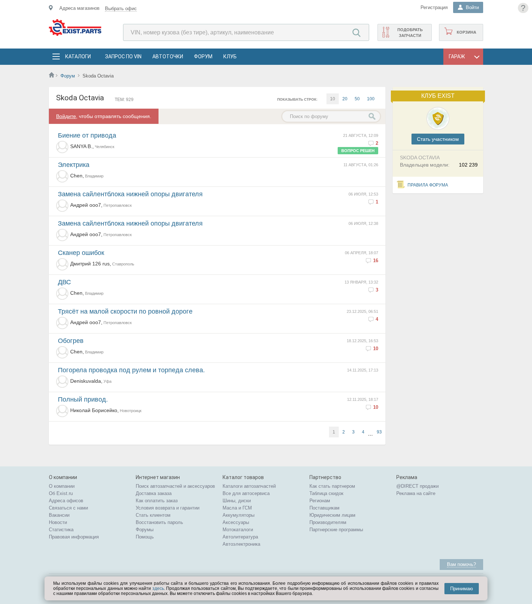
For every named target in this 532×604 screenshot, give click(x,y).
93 (379, 432)
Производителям (327, 522)
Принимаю (461, 588)
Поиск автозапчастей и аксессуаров (175, 486)
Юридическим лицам (332, 515)
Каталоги (77, 56)
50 (357, 98)
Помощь (145, 537)
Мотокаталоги (238, 529)
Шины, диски (237, 500)
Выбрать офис (121, 8)
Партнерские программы (336, 529)
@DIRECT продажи (417, 486)
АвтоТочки (167, 56)
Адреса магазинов (79, 8)
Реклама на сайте (415, 493)
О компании (62, 486)
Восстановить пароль (159, 522)
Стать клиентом (153, 515)
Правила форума (428, 185)
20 (344, 98)
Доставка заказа (154, 493)
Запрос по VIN (123, 56)
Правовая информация (74, 537)
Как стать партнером (332, 486)
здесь (158, 588)
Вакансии (59, 515)
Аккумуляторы (238, 515)
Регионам (319, 500)
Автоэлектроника (241, 544)
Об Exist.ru (61, 493)
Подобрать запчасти (410, 33)
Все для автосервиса (246, 493)
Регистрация (434, 7)
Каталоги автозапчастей (249, 486)
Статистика (61, 529)
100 (371, 98)
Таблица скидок (326, 493)
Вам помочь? (461, 564)
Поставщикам (324, 508)
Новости (58, 522)
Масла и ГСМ (237, 508)
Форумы (144, 529)
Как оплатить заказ (157, 500)
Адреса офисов (66, 500)
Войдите (66, 116)
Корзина (466, 32)
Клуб (230, 56)
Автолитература (240, 537)
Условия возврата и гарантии (167, 508)
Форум (203, 56)
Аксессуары (236, 522)
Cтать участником (438, 139)
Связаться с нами (68, 508)
